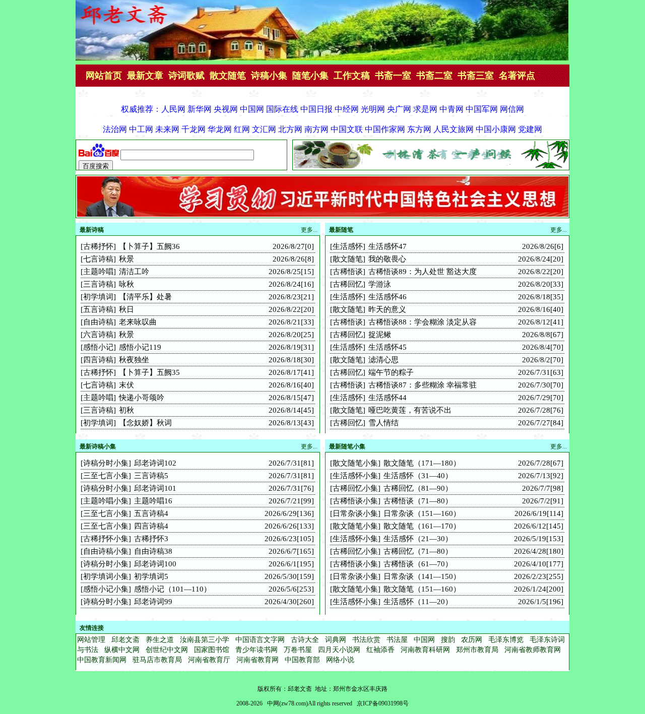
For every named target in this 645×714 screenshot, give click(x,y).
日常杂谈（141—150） (422, 576)
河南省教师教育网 (532, 650)
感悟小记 (98, 347)
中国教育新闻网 (101, 660)
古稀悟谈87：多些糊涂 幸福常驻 (422, 385)
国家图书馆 (211, 650)
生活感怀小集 (355, 476)
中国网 (424, 639)
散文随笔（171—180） (422, 463)
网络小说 (340, 660)
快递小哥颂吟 (141, 398)
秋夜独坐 (134, 360)
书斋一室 (393, 76)
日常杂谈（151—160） (422, 513)
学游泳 (379, 284)
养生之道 (160, 639)
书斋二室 (434, 76)
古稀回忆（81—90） (418, 488)
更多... (558, 229)
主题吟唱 (98, 272)
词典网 (335, 639)
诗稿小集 (269, 76)
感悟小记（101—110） (172, 589)
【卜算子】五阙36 (149, 246)
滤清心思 (383, 360)
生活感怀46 (387, 297)
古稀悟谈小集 (355, 501)
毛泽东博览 (506, 639)
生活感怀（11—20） (418, 602)
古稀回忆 (348, 284)
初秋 (126, 410)
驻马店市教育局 (157, 660)
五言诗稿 (98, 309)
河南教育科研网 (425, 650)
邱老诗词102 (155, 463)
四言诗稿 (98, 360)
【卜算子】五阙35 (149, 372)
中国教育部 (302, 660)
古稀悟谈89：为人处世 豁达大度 (422, 272)
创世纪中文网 (167, 650)
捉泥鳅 (379, 335)
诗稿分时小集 (105, 463)
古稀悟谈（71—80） (418, 501)
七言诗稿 (98, 259)
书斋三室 (476, 76)
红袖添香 (380, 650)
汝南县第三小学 (204, 639)
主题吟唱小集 (105, 501)
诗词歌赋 (186, 76)
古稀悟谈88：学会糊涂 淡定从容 (422, 322)
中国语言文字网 (260, 639)
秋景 (126, 259)
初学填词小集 (105, 576)
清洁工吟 (134, 272)
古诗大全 (305, 639)
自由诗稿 (98, 322)
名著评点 (517, 76)
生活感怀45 (387, 347)
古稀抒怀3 (151, 539)
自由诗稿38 (153, 551)
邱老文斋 (125, 639)
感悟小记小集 (105, 589)
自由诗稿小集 (105, 551)
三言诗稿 (98, 284)
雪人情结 (383, 423)
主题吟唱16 (153, 501)
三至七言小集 (105, 476)
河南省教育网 (257, 660)
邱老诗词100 (155, 564)
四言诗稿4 (151, 526)
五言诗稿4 (151, 513)
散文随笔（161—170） (422, 526)
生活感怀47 (387, 246)
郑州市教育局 (477, 650)
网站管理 (91, 639)
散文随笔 (228, 76)
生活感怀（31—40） (418, 476)
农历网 (471, 639)
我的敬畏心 (387, 259)
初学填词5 (151, 576)
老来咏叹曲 (138, 322)
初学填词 (98, 297)
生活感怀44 (387, 398)
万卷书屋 (298, 650)
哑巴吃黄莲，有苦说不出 (410, 410)
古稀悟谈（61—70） (418, 564)
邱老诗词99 (153, 602)
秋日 (126, 309)
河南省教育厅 (209, 660)
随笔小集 (310, 76)
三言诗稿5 (151, 476)
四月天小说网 (339, 650)
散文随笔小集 (355, 463)
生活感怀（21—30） (418, 539)
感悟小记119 (140, 347)
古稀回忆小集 (355, 488)
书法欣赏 (366, 639)
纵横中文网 (122, 650)
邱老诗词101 (155, 488)
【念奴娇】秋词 (145, 423)
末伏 (126, 385)
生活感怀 (348, 246)
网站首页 (104, 76)
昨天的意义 (387, 309)
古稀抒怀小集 (105, 539)
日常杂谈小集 (355, 513)
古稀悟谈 (348, 272)
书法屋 (397, 639)
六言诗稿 (98, 335)
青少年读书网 (256, 650)
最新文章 (145, 76)
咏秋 (126, 284)
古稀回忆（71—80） (418, 551)
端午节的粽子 (391, 372)
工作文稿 (352, 76)
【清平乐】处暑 (145, 297)
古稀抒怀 (98, 246)
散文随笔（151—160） (422, 589)
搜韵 (448, 639)
